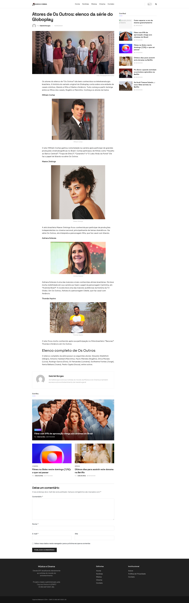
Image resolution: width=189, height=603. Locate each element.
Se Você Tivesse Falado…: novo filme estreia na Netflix (144, 84)
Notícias (85, 4)
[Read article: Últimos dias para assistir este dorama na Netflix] (94, 453)
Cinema (102, 4)
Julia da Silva (41, 437)
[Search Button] (156, 4)
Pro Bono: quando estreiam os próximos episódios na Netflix (145, 72)
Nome (35, 524)
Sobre (130, 571)
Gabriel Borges (45, 26)
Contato (111, 4)
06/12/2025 (91, 475)
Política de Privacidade (137, 574)
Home (77, 4)
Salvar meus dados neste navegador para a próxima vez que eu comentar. (62, 543)
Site (76, 534)
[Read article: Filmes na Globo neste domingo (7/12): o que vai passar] (52, 453)
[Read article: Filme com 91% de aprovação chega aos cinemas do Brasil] (73, 419)
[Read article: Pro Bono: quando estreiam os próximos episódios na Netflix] (125, 73)
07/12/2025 (51, 437)
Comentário (37, 497)
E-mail (35, 534)
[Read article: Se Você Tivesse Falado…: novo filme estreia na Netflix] (125, 86)
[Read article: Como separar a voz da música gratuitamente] (125, 24)
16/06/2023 (58, 26)
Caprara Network (44, 584)
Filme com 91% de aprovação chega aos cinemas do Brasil (63, 433)
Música (94, 4)
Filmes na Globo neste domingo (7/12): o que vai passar (144, 47)
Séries (77, 466)
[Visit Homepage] (46, 4)
